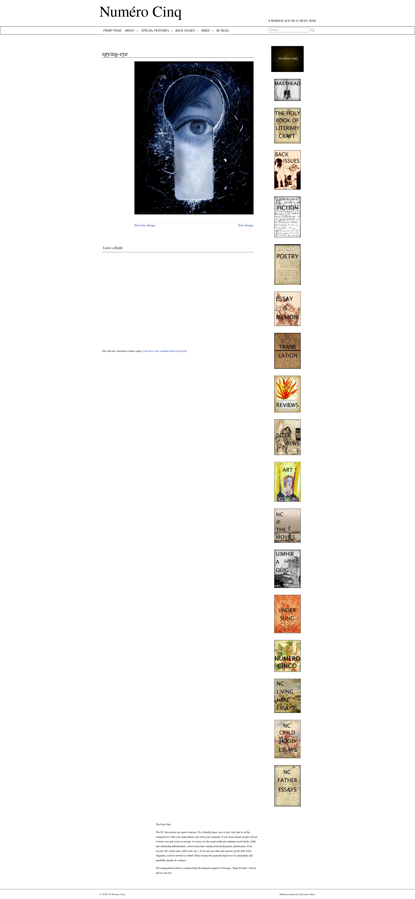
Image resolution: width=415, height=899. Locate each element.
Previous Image (144, 225)
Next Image (246, 225)
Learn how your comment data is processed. (164, 351)
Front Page (112, 30)
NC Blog (222, 30)
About (130, 30)
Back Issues (185, 30)
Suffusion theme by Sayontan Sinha (297, 894)
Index (205, 30)
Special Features (155, 30)
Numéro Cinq (140, 11)
